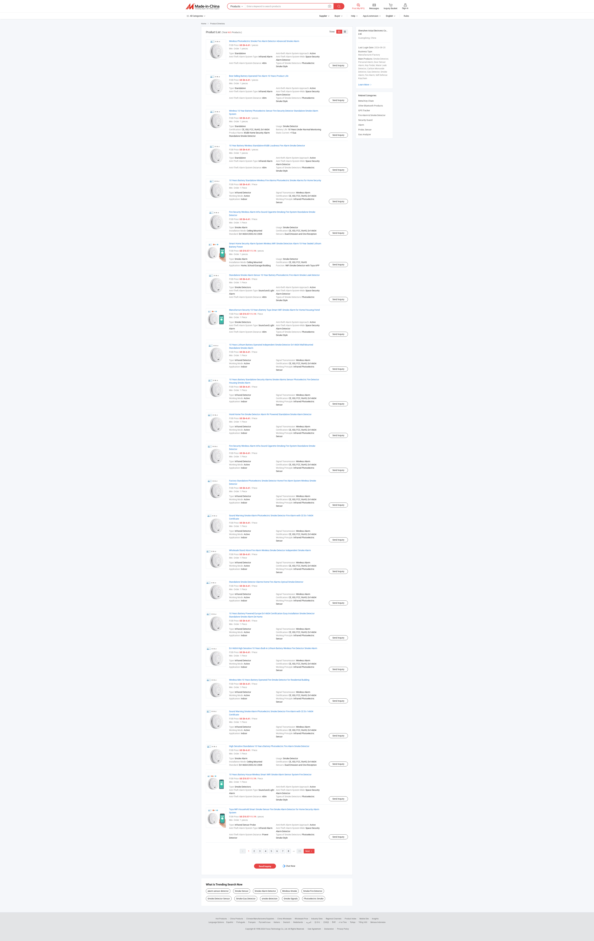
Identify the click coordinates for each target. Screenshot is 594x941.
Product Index (350, 918)
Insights (375, 918)
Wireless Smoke (289, 890)
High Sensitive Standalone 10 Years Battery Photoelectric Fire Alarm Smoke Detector (269, 746)
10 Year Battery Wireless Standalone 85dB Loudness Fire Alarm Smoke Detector (267, 145)
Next (309, 851)
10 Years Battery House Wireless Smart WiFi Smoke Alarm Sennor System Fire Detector (270, 774)
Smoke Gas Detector (246, 898)
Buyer (337, 15)
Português (240, 922)
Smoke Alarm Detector (265, 890)
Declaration (329, 929)
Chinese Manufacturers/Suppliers (260, 918)
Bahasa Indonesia (377, 922)
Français (252, 922)
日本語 (326, 922)
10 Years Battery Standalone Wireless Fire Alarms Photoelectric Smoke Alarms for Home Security (275, 180)
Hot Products (221, 918)
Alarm (361, 124)
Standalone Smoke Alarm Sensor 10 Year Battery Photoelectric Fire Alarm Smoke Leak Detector (274, 275)
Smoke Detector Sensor (219, 898)
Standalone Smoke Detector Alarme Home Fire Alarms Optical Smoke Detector (266, 581)
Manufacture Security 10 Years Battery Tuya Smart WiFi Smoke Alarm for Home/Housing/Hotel (274, 309)
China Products (236, 918)
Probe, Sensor (365, 129)
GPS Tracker (364, 110)
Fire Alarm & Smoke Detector (371, 115)
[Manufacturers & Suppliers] (202, 6)
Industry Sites (317, 918)
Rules (406, 15)
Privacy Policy (343, 929)
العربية (308, 922)
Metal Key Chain (366, 100)
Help (353, 15)
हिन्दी (334, 922)
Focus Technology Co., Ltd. (276, 929)
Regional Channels (333, 918)
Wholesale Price (301, 918)
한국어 (317, 922)
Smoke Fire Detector (312, 890)
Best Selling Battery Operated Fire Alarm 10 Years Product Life (258, 75)
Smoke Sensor (241, 890)
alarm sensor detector (218, 890)
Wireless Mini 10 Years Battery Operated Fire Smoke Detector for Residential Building (269, 679)
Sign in (405, 8)
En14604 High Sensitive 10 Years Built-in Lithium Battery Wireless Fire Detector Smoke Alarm (273, 648)
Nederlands (298, 922)
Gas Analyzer (364, 134)
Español (229, 922)
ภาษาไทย (343, 922)
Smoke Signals (291, 898)
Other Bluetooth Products (370, 105)
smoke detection (270, 898)
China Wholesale (284, 918)
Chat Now (290, 865)
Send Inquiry (338, 65)
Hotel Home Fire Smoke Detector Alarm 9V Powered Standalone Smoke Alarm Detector (270, 414)
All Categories (196, 15)
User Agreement (314, 929)
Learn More (365, 84)
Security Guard (365, 120)
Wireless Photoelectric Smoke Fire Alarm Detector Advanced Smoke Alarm (264, 41)
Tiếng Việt (363, 922)
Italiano (277, 922)
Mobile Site (364, 918)
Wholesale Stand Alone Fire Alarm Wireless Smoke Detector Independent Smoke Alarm (270, 550)
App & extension (370, 15)
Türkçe (352, 922)
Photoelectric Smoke (313, 898)
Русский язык (264, 922)
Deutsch (286, 922)
